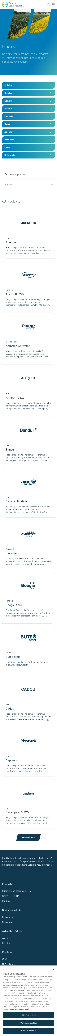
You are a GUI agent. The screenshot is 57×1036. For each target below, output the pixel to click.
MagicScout (8, 917)
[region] (28, 1000)
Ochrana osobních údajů (19, 1009)
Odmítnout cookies (28, 1023)
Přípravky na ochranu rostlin (16, 891)
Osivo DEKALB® (10, 896)
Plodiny (6, 901)
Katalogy (7, 943)
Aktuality (6, 938)
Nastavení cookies (28, 1015)
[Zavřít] (54, 969)
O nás (5, 959)
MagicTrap (7, 922)
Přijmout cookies (28, 1031)
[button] (28, 184)
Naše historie (8, 964)
